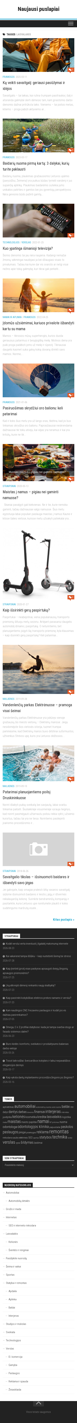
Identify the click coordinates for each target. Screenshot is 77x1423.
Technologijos (11, 242)
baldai (66, 1107)
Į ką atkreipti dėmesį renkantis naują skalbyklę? (31, 985)
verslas (9, 1142)
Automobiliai (12, 1192)
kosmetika (31, 1117)
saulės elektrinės (20, 1137)
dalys (5, 1112)
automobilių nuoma (43, 1107)
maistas (14, 1121)
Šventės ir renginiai (19, 1250)
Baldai (12, 1307)
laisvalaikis (54, 1117)
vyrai (18, 1143)
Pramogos (9, 76)
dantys (13, 1112)
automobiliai (24, 1106)
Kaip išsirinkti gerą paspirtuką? (26, 610)
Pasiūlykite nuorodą (16, 1258)
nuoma (63, 1122)
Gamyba (13, 1365)
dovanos (30, 1112)
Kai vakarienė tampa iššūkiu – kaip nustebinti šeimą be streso (38, 956)
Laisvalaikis (12, 1233)
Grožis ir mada (13, 1209)
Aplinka (12, 1299)
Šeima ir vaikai (13, 1266)
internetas (65, 1112)
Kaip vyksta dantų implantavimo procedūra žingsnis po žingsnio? (40, 1077)
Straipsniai (9, 486)
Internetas (11, 1217)
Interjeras (14, 1315)
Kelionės (13, 1242)
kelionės (18, 1116)
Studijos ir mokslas (16, 1324)
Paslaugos (14, 1373)
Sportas (10, 1274)
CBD (72, 1107)
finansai (39, 1112)
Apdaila (13, 1291)
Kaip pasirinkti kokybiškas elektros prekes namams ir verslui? (38, 998)
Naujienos (9, 698)
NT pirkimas (54, 1122)
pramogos (31, 1132)
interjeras (53, 1111)
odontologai (10, 1127)
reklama (43, 1132)
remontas (59, 1131)
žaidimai (38, 1142)
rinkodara (7, 1137)
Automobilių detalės (19, 1201)
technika (59, 1137)
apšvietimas (8, 1107)
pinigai (22, 1132)
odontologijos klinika (33, 1126)
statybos (45, 1137)
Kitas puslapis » (63, 919)
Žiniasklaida (15, 1389)
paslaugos (10, 1132)
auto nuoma (56, 1107)
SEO (30, 1137)
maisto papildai (29, 1122)
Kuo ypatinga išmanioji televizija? (28, 248)
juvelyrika (7, 1117)
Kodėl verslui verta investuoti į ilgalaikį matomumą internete (37, 943)
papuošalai (54, 1127)
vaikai (70, 1138)
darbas (22, 1112)
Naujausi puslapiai (38, 9)
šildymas (27, 1142)
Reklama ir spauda (18, 1381)
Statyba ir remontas (16, 1283)
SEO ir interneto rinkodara (22, 1225)
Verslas (26, 242)
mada (5, 1122)
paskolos (67, 1127)
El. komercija (15, 1356)
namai (43, 1121)
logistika (66, 1117)
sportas (36, 1138)
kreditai (41, 1117)
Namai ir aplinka (12, 317)
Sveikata (10, 1332)
